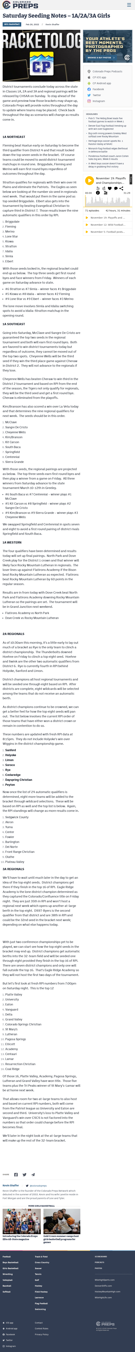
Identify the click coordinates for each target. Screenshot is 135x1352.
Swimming (40, 1309)
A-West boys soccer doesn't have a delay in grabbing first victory (106, 165)
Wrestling (8, 1274)
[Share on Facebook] (16, 1174)
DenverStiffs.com (103, 1286)
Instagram (99, 101)
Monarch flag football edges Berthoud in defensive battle (108, 150)
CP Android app (102, 83)
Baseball (7, 1286)
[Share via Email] (33, 1174)
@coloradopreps (38, 1185)
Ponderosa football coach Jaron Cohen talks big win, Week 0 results (108, 158)
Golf (37, 1280)
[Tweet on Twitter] (24, 1174)
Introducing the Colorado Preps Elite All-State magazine (20, 1237)
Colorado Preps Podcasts (107, 71)
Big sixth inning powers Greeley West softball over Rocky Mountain (107, 135)
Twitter (97, 95)
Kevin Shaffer (52, 24)
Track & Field (41, 1256)
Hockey (38, 1286)
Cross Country (42, 1262)
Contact (39, 1323)
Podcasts (99, 1262)
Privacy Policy (42, 1334)
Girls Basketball (12, 24)
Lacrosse (39, 1297)
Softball (7, 1292)
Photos (98, 1268)
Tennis (38, 1274)
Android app (11, 1328)
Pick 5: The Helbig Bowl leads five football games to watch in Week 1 (106, 120)
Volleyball (8, 1280)
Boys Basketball (10, 1262)
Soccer (38, 1268)
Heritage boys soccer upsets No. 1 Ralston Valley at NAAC (105, 142)
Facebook (98, 89)
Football (7, 1256)
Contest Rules (41, 1328)
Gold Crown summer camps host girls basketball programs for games (61, 1239)
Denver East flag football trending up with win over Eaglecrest (107, 127)
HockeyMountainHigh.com (107, 1291)
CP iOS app (99, 77)
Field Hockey (41, 1292)
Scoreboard (101, 1257)
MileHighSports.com (105, 1280)
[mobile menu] (129, 5)
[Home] (20, 5)
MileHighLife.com (103, 1297)
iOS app (9, 1323)
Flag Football (41, 1303)
